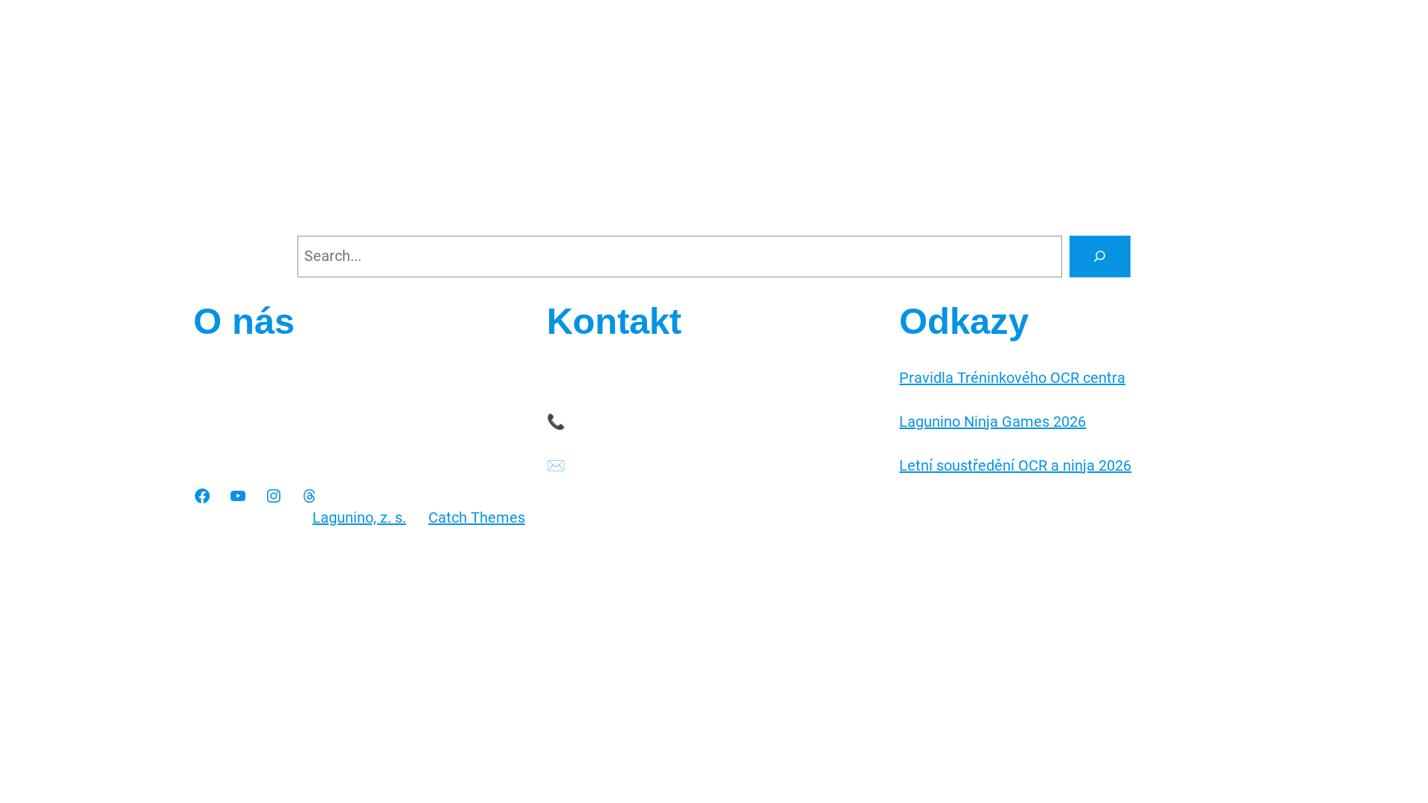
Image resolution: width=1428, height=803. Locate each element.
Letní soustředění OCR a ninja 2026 (1015, 465)
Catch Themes (476, 517)
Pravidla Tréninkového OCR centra (1012, 378)
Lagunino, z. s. (359, 517)
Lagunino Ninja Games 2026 (992, 421)
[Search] (1100, 256)
